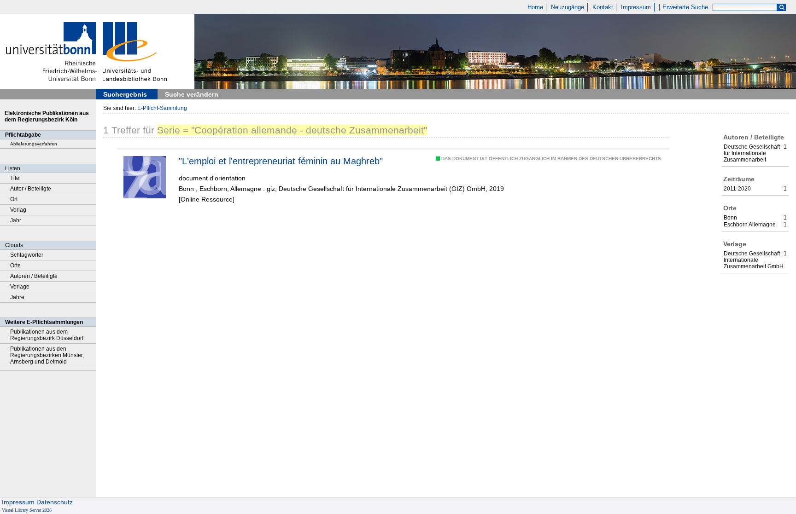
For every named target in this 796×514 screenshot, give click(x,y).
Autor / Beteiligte (30, 188)
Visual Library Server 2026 (27, 510)
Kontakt (602, 7)
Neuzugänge (567, 7)
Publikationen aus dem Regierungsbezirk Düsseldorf (46, 335)
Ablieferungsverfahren (33, 143)
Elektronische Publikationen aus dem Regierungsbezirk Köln (47, 116)
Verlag (18, 210)
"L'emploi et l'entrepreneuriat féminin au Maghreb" (281, 161)
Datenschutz (54, 502)
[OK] (782, 8)
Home (535, 7)
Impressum (636, 7)
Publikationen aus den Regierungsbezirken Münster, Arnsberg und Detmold (47, 355)
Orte (15, 265)
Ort (14, 199)
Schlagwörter (26, 255)
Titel (15, 178)
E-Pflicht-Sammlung (162, 108)
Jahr (15, 220)
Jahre (17, 297)
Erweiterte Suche (685, 7)
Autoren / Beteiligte (34, 276)
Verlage (19, 286)
